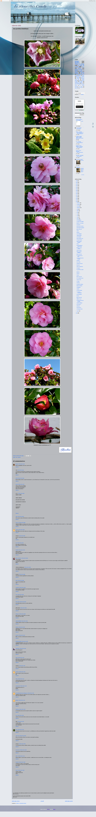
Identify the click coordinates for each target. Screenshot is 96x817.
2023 (77, 185)
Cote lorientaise (77, 83)
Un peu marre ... (79, 307)
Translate (82, 94)
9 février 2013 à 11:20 (22, 671)
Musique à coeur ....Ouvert (79, 248)
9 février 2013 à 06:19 (21, 516)
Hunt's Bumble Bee (79, 147)
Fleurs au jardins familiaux (79, 242)
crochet (82, 121)
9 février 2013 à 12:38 (31, 693)
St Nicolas (78, 260)
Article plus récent (15, 801)
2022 (77, 187)
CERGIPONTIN (78, 167)
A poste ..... (78, 273)
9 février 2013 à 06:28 (22, 522)
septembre (78, 207)
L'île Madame (78, 287)
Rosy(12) (17, 762)
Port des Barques (79, 294)
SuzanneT (17, 671)
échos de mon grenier (79, 159)
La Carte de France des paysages (80, 301)
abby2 (17, 657)
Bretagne (77, 61)
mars (78, 217)
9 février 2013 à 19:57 (21, 721)
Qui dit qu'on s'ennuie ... (80, 226)
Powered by (77, 110)
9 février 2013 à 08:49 (21, 580)
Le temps (78, 281)
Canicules (82, 160)
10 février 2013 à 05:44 (22, 735)
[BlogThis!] (27, 455)
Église (82, 83)
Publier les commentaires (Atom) (21, 803)
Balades (79, 68)
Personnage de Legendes (80, 227)
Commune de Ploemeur (78, 82)
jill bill (17, 478)
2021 (77, 188)
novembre (78, 204)
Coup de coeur (79, 279)
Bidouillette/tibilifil (18, 641)
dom (16, 715)
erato (16, 729)
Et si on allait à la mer (80, 278)
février (78, 218)
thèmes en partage (78, 69)
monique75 (17, 587)
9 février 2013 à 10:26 (23, 648)
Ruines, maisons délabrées (79, 252)
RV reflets (81, 81)
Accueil (42, 801)
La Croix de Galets (79, 290)
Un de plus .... (79, 224)
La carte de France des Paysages (80, 258)
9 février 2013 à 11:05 (22, 665)
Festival (76, 87)
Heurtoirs (78, 232)
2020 (77, 190)
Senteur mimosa (79, 250)
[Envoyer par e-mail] (26, 455)
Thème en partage (79, 64)
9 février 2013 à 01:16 (21, 470)
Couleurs (78, 78)
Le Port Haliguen (79, 233)
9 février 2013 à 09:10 (22, 587)
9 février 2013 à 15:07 (22, 709)
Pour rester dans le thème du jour (79, 246)
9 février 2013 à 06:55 (22, 535)
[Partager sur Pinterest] (30, 455)
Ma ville (82, 73)
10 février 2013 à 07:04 (22, 743)
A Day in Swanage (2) (80, 142)
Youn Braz (78, 282)
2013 (77, 201)
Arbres (83, 75)
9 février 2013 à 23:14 (21, 729)
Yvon (16, 594)
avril (77, 215)
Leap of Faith (79, 128)
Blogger (54, 809)
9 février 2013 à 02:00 (21, 478)
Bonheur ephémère (79, 285)
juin (77, 212)
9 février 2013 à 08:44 (22, 574)
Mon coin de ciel (79, 229)
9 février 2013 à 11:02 (21, 657)
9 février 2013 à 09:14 (21, 594)
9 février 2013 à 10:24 (25, 641)
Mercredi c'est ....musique (80, 76)
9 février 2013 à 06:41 (21, 529)
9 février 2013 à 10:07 (22, 627)
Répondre (17, 481)
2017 (77, 195)
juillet (78, 210)
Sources (78, 275)
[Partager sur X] (28, 455)
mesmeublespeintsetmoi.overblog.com (21, 693)
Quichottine (17, 648)
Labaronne (17, 709)
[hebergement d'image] (65, 450)
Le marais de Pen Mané (80, 221)
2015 (77, 198)
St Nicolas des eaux (79, 263)
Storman (48, 809)
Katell (16, 770)
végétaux (19, 457)
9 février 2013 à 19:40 (20, 715)
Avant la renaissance (80, 266)
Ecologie (77, 77)
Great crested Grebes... (80, 152)
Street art (82, 77)
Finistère (76, 72)
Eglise (80, 75)
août (77, 209)
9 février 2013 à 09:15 (23, 601)
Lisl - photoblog (78, 141)
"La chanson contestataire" (79, 292)
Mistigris (17, 700)
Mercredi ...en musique (80, 223)
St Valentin (78, 268)
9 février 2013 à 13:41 (22, 700)
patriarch (17, 635)
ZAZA (16, 516)
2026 (77, 180)
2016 (77, 196)
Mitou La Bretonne (18, 558)
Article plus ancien (69, 801)
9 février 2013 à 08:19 (27, 567)
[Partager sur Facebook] (29, 455)
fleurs (17, 457)
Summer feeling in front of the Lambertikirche (80, 133)
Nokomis (17, 627)
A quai (78, 230)
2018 (77, 193)
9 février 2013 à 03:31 (21, 484)
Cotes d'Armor (81, 87)
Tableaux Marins (79, 235)
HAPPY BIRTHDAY (79, 156)
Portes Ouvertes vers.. (80, 238)
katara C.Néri (17, 601)
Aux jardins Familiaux (80, 284)
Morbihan (77, 62)
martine (17, 529)
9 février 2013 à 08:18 (25, 558)
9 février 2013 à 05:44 (21, 493)
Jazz (79, 80)
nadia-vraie (17, 735)
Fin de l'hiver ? (79, 304)
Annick (17, 484)
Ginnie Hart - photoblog (79, 155)
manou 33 (17, 522)
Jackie (16, 580)
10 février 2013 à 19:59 (22, 762)
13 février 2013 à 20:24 (21, 770)
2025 (77, 182)
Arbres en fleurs (77, 88)
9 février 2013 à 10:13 (22, 635)
